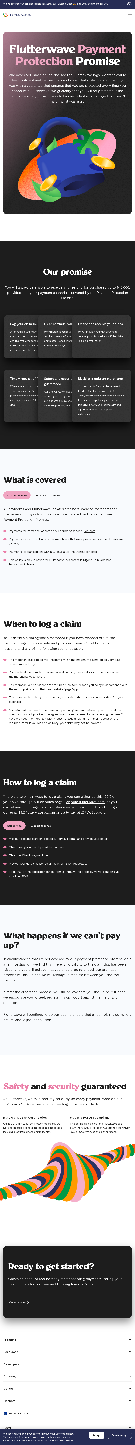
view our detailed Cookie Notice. (55, 1440)
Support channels (41, 825)
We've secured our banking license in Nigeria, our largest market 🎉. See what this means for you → (57, 3)
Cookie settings (120, 1435)
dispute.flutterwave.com (85, 801)
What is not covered (48, 495)
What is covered (17, 495)
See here (89, 531)
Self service (14, 825)
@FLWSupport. (93, 812)
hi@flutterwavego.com (37, 812)
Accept (96, 1435)
